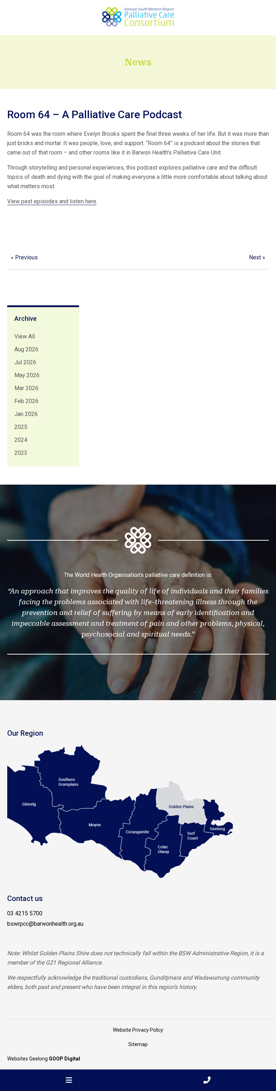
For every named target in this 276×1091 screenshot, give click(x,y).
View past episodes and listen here (51, 201)
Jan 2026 (26, 414)
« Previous (24, 257)
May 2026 (27, 375)
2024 (20, 439)
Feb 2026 (26, 401)
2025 (20, 427)
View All (24, 336)
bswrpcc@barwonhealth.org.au (45, 923)
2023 (20, 452)
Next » (257, 257)
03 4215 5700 (24, 913)
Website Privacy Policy (138, 1030)
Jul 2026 (25, 362)
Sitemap (138, 1044)
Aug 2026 (26, 349)
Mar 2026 (26, 388)
